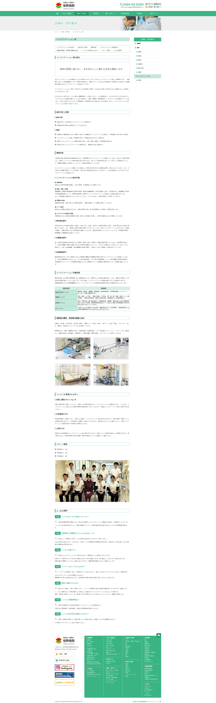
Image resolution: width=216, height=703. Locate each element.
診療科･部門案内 (82, 13)
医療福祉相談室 (148, 668)
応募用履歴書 (148, 659)
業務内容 (93, 47)
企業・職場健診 (109, 675)
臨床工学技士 (148, 645)
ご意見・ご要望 (63, 654)
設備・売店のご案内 (110, 650)
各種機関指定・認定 (91, 648)
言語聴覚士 (147, 650)
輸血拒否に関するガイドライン (91, 659)
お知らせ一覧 (148, 686)
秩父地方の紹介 (148, 695)
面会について (109, 647)
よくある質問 (117, 50)
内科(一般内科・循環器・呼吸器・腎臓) (132, 641)
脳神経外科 (127, 646)
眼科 (126, 655)
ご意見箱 (150, 7)
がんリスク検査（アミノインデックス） (111, 680)
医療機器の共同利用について (151, 675)
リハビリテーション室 (144, 76)
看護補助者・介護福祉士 (150, 652)
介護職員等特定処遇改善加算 (151, 679)
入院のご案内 (109, 640)
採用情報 (139, 13)
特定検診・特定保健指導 (111, 677)
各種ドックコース (110, 672)
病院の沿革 (89, 645)
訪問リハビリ (148, 673)
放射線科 (140, 64)
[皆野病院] (67, 9)
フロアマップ (90, 647)
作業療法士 (147, 648)
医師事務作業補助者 (149, 656)
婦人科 (126, 653)
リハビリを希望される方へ (90, 50)
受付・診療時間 (90, 671)
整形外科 (127, 647)
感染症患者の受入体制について (113, 654)
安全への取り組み (110, 645)
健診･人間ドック (110, 13)
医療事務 (147, 654)
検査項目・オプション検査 (112, 673)
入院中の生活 (109, 643)
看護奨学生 (147, 643)
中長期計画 (89, 650)
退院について (109, 652)
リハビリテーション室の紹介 (65, 47)
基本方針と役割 (82, 47)
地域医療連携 (125, 13)
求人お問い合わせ (149, 661)
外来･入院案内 (67, 13)
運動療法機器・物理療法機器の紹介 (67, 50)
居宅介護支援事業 (149, 670)
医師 (146, 640)
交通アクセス (154, 13)
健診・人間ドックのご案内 (112, 670)
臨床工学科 (141, 68)
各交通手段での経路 (64, 660)
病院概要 (89, 643)
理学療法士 (147, 647)
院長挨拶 (89, 640)
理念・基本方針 (90, 641)
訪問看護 (147, 672)
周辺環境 (108, 663)
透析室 (126, 656)
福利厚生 (147, 657)
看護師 (146, 641)
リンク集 (147, 693)
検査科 (139, 60)
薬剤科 (139, 56)
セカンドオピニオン (91, 676)
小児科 (126, 649)
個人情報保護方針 (149, 689)
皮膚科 (126, 651)
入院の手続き (109, 641)
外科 (126, 644)
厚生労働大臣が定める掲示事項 (94, 663)
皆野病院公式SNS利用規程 (93, 662)
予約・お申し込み (110, 682)
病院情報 (96, 13)
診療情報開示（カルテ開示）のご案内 (92, 653)
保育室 (139, 80)
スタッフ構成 (106, 50)
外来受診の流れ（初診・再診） (94, 674)
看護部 (139, 52)
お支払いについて (110, 648)
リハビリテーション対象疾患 (109, 47)
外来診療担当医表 (91, 672)
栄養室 (139, 72)
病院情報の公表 (90, 657)
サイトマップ (148, 691)
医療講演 (147, 677)
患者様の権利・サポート (92, 655)
